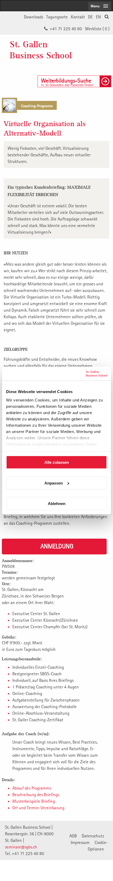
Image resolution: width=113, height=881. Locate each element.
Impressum (80, 842)
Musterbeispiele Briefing (33, 801)
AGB (73, 835)
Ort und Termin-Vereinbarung (38, 807)
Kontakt (78, 16)
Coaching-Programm (37, 106)
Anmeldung (56, 546)
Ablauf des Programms (31, 788)
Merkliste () (97, 28)
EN (98, 16)
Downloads (33, 16)
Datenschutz (93, 835)
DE (90, 16)
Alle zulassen (56, 462)
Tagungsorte (57, 16)
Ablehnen (56, 503)
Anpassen (53, 483)
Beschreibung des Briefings (35, 794)
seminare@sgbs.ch (21, 846)
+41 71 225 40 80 (66, 28)
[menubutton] (99, 6)
